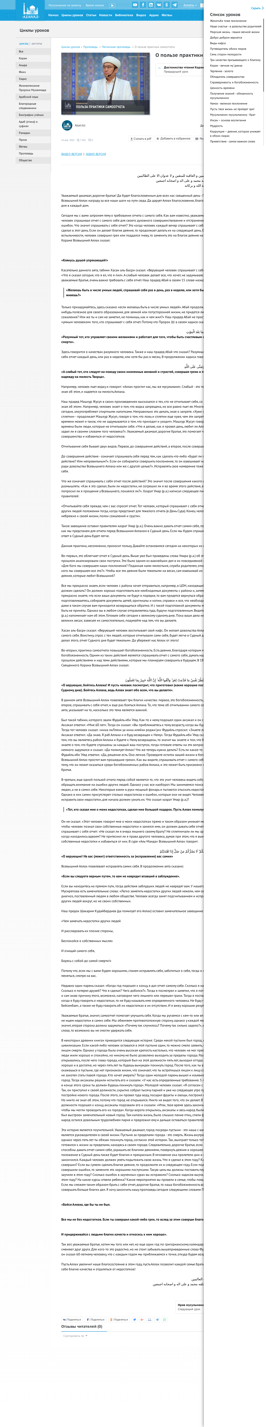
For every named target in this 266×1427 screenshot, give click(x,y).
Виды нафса (218, 43)
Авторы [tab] (37, 43)
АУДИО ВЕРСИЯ (96, 154)
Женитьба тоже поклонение (228, 21)
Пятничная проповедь (116, 47)
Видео (141, 15)
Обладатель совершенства (227, 77)
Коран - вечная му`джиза (226, 65)
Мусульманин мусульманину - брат (232, 114)
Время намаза (95, 5)
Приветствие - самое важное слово (232, 141)
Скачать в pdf (142, 139)
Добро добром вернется (226, 37)
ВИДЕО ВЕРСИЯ (71, 154)
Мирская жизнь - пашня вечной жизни (235, 32)
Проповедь (91, 47)
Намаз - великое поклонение (228, 103)
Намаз (53, 15)
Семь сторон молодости (225, 54)
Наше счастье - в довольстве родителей (235, 26)
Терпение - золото (221, 71)
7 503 (82, 140)
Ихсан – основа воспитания (228, 120)
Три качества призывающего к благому (235, 60)
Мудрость (216, 126)
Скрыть (256, 8)
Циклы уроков (72, 15)
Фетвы (167, 15)
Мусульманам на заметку (65, 5)
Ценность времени (222, 88)
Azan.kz (80, 125)
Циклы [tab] (24, 43)
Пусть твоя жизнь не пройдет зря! (232, 109)
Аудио (154, 15)
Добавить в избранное (175, 138)
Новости (105, 15)
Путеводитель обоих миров (228, 49)
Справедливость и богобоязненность (234, 82)
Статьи (91, 15)
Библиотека (124, 15)
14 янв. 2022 (67, 140)
